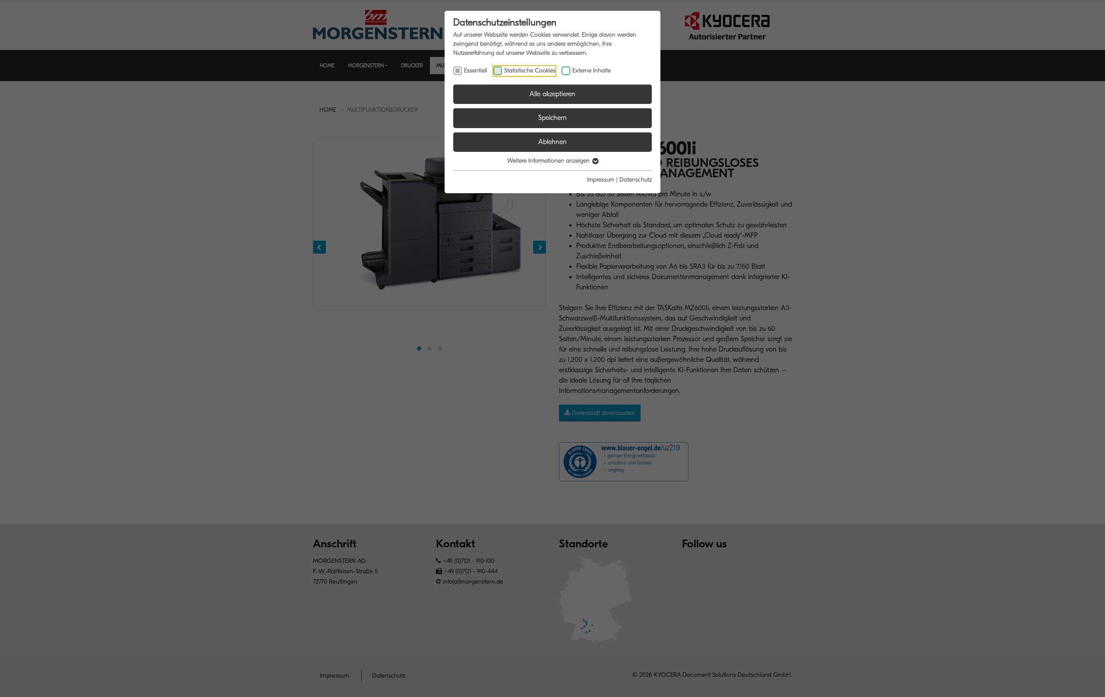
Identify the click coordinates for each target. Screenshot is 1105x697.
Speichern (552, 118)
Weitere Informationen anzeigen (549, 160)
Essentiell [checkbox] (475, 70)
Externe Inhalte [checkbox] (591, 70)
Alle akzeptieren (552, 94)
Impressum (600, 179)
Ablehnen (552, 142)
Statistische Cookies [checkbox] (530, 70)
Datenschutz (635, 179)
